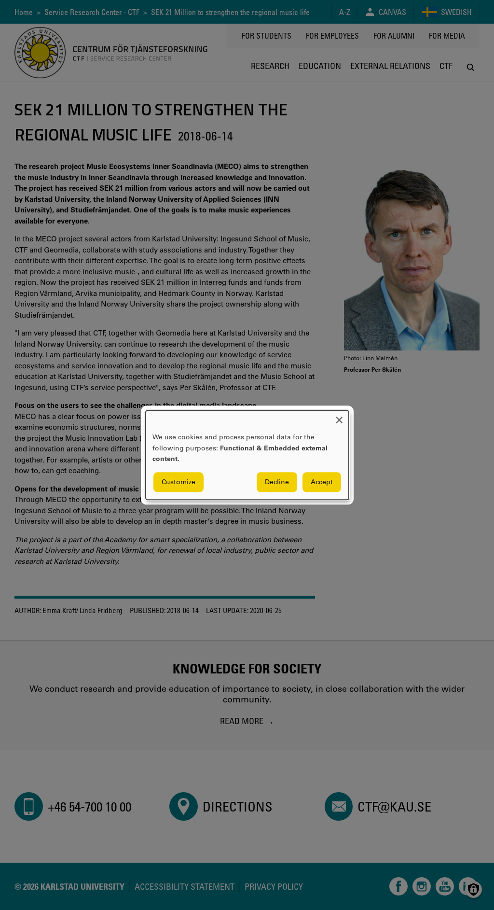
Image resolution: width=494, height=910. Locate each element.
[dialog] (247, 455)
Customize (178, 481)
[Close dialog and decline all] (339, 416)
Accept (322, 481)
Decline (277, 481)
